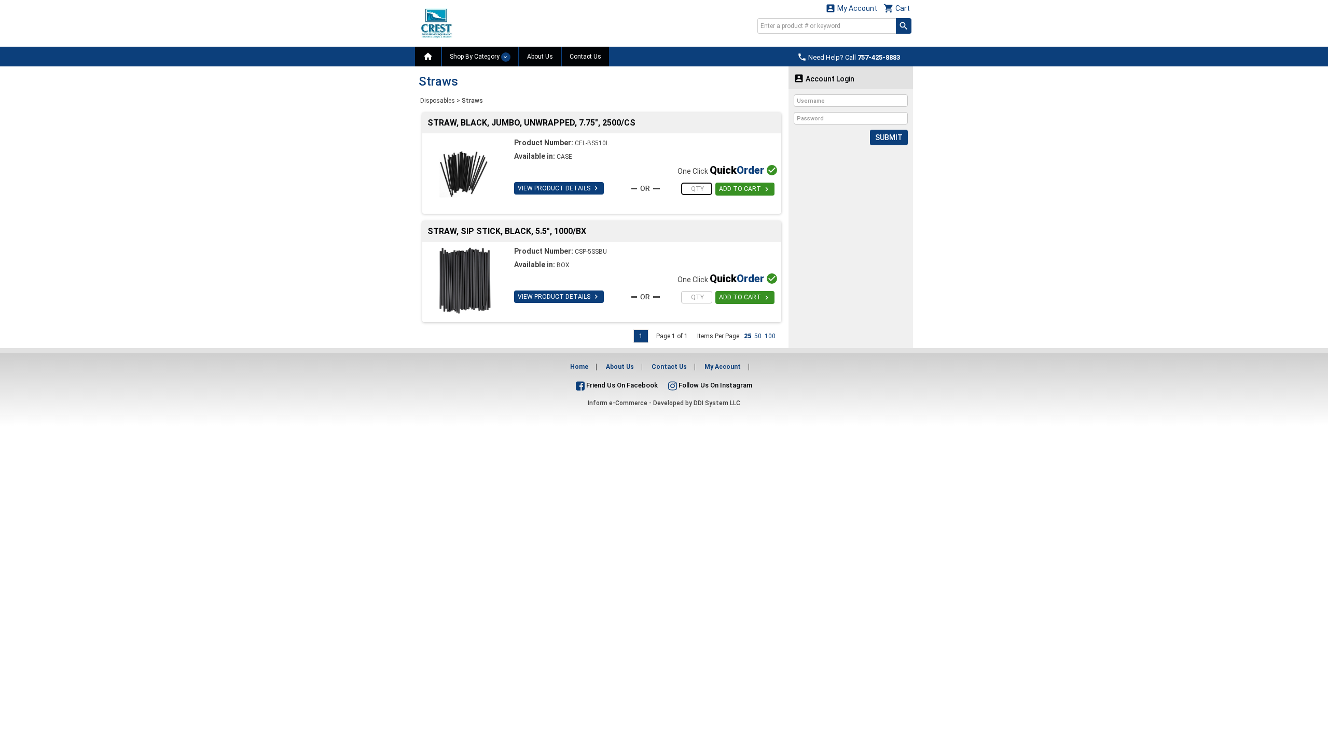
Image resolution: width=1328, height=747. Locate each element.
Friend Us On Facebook (621, 385)
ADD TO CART (745, 189)
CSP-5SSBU (591, 251)
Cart (896, 8)
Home (579, 366)
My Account (851, 8)
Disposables (437, 100)
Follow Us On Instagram (714, 385)
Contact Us (585, 56)
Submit (889, 137)
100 (770, 336)
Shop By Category (475, 56)
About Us (540, 56)
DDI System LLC (717, 403)
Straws (472, 100)
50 (758, 336)
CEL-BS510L (592, 143)
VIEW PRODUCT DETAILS (559, 188)
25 (747, 336)
